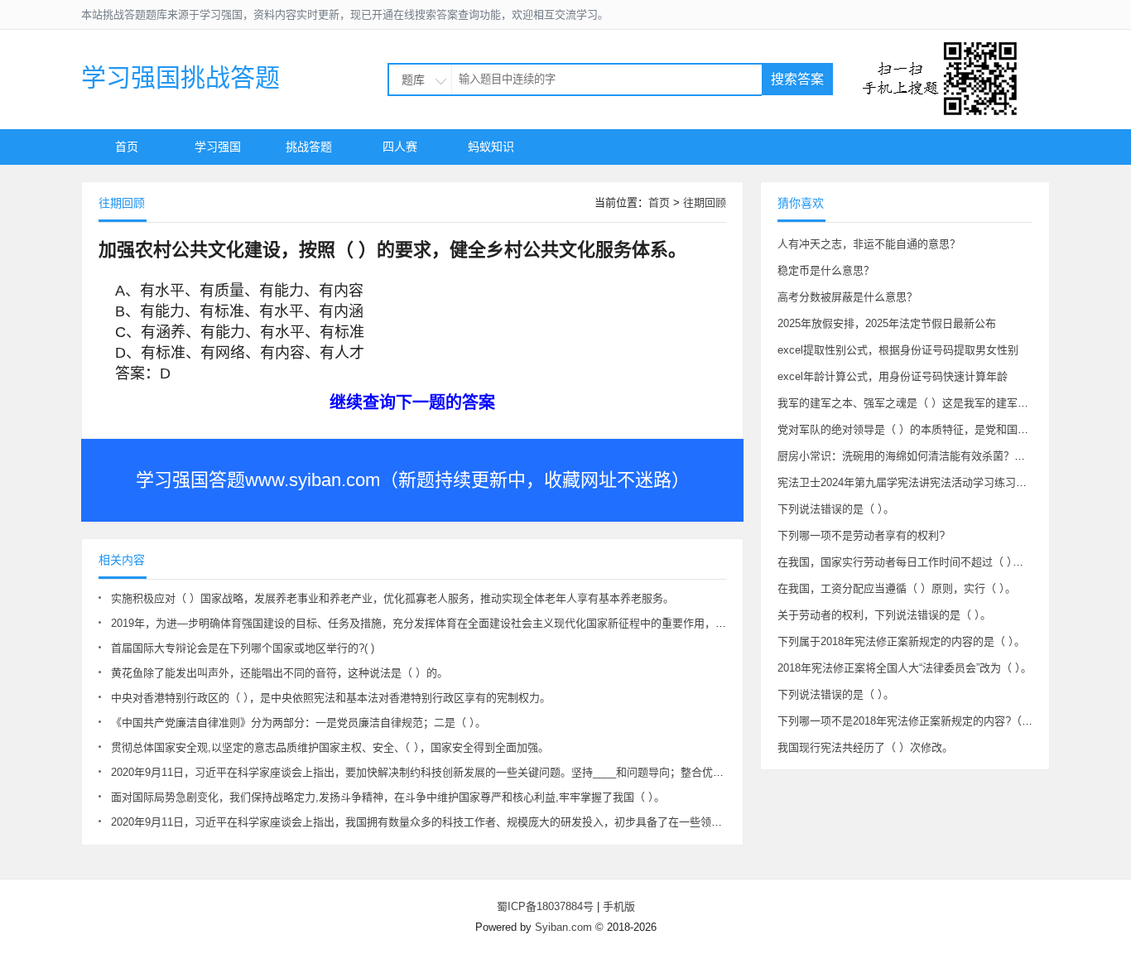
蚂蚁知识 (491, 146)
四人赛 (400, 146)
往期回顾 (704, 202)
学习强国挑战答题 (180, 77)
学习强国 (218, 146)
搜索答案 (797, 79)
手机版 (619, 906)
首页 (126, 146)
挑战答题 (309, 146)
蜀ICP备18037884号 (545, 906)
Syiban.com (563, 927)
